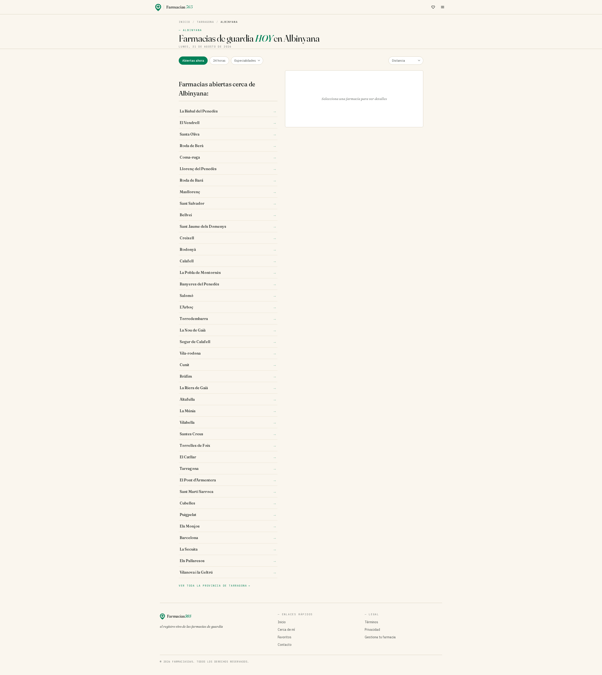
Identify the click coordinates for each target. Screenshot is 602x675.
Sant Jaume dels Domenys (228, 226)
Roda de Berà (228, 145)
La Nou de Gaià (228, 330)
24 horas (219, 61)
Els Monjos (228, 526)
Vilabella (228, 422)
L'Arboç (228, 307)
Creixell (228, 238)
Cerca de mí (286, 629)
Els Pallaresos (228, 560)
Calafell (228, 261)
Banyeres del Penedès (228, 284)
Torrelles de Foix (228, 445)
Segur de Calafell (228, 341)
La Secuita (228, 549)
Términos (371, 622)
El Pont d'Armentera (228, 480)
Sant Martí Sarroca (228, 491)
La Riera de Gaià (228, 387)
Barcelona (228, 537)
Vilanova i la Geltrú (228, 572)
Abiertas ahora (193, 61)
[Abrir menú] (442, 7)
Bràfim (228, 376)
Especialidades (245, 61)
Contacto (285, 645)
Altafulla (228, 399)
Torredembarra (228, 318)
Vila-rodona (228, 353)
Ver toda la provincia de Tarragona (214, 585)
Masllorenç (228, 191)
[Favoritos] (433, 7)
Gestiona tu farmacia (380, 637)
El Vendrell (228, 122)
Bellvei (228, 214)
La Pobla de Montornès (228, 272)
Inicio (184, 22)
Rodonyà (228, 249)
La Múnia (228, 410)
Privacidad (372, 629)
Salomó (228, 295)
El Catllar (228, 457)
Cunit (228, 364)
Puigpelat (228, 514)
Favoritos (284, 637)
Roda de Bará (228, 180)
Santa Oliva (228, 134)
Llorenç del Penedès (228, 168)
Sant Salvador (228, 203)
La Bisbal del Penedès (228, 111)
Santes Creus (228, 433)
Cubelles (228, 503)
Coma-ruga (228, 157)
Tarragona (205, 22)
